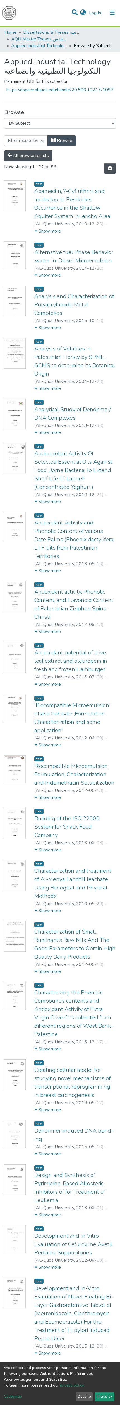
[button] (83, 12)
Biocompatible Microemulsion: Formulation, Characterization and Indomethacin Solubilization (74, 774)
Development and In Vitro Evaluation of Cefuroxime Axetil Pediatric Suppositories (73, 1244)
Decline (84, 1396)
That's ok (104, 1396)
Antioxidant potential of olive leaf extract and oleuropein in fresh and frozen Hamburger (70, 661)
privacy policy (72, 1385)
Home (10, 32)
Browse (64, 140)
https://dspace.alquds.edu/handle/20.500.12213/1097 (60, 90)
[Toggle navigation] (112, 12)
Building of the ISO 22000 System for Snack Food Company (67, 827)
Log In (95, 13)
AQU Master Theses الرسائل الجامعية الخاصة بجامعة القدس (39, 39)
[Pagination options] (110, 168)
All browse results (30, 156)
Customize (13, 1396)
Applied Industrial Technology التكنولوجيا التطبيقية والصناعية (39, 46)
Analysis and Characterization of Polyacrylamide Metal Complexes (74, 304)
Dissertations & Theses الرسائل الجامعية (51, 32)
